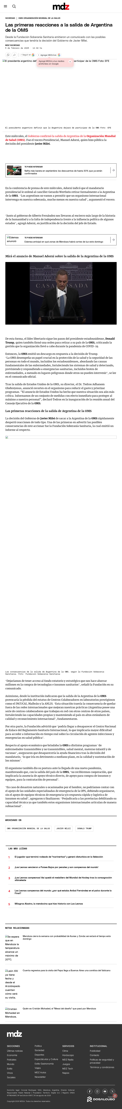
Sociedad (10, 18)
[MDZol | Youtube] (105, 1091)
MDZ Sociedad (12, 45)
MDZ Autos (40, 1072)
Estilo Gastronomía (44, 1063)
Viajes (38, 1068)
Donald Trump (84, 829)
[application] (61, 293)
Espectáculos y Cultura (46, 1059)
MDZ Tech (67, 1068)
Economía (12, 1055)
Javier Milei (63, 829)
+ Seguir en (26, 55)
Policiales (11, 1059)
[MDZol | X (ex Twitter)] (112, 1091)
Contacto (94, 1055)
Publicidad (95, 1051)
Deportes (39, 1054)
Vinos (10, 1073)
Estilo (9, 1068)
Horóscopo (68, 1055)
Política (38, 1046)
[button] (5, 6)
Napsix (65, 1073)
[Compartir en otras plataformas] (14, 55)
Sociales (11, 1077)
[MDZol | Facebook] (89, 1091)
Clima (65, 1051)
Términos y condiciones (102, 1067)
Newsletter (40, 1077)
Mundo (10, 1064)
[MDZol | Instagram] (97, 1091)
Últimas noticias (15, 1051)
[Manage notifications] (115, 1095)
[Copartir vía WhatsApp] (8, 55)
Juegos (66, 1064)
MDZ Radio (67, 1059)
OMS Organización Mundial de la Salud (28, 829)
